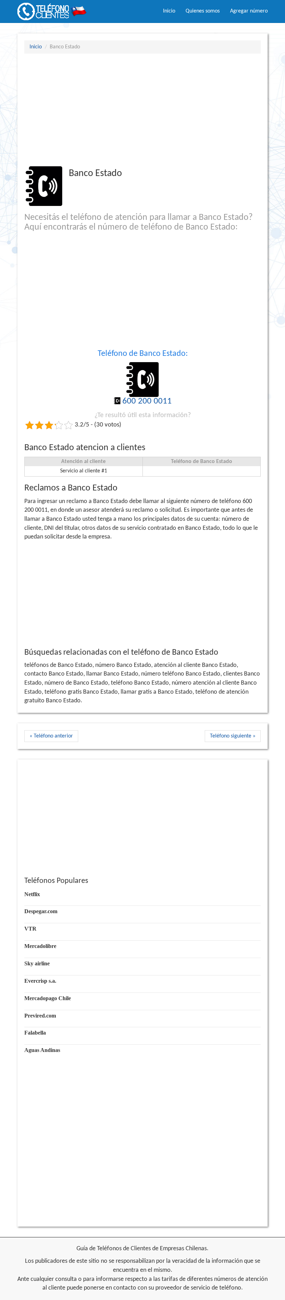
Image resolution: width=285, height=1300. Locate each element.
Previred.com (40, 1016)
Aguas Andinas (42, 1050)
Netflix (32, 894)
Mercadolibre (40, 946)
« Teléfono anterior (51, 736)
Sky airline (37, 963)
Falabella (35, 1033)
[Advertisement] (142, 109)
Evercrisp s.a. (40, 981)
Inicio (169, 11)
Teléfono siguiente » (232, 736)
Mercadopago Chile (47, 998)
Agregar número (249, 11)
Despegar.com (40, 911)
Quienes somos (203, 11)
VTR (30, 929)
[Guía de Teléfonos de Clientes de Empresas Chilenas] (52, 8)
